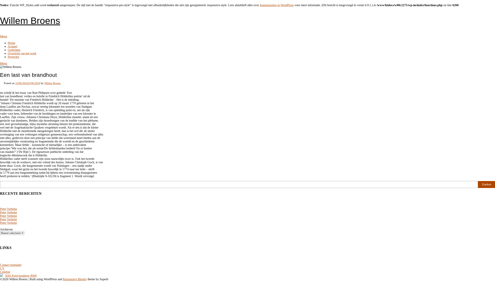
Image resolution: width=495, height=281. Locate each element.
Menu (3, 36)
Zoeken (486, 184)
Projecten (13, 56)
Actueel (12, 46)
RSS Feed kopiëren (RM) (21, 275)
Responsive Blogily (75, 279)
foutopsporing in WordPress (277, 5)
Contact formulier (10, 265)
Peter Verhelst (8, 209)
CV (2, 268)
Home (11, 43)
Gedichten (14, 50)
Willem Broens (30, 21)
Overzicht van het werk (22, 53)
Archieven (6, 229)
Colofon (5, 271)
